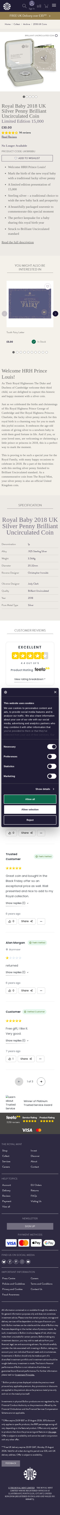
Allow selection (30, 809)
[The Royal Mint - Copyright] (7, 5)
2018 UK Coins (40, 24)
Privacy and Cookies (12, 1289)
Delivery (6, 1190)
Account (6, 1185)
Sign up (30, 1226)
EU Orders (36, 1185)
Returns (35, 1190)
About (34, 1161)
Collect (17, 24)
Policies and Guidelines (13, 1284)
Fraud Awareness (10, 1294)
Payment (6, 1201)
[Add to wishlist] (47, 286)
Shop (5, 1151)
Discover (35, 1156)
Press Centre (8, 1278)
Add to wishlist (29, 158)
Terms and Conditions (41, 1284)
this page (52, 1432)
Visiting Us (36, 1201)
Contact (35, 1167)
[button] (54, 5)
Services (6, 1161)
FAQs (34, 1196)
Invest (34, 1151)
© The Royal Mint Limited (21, 1488)
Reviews (6, 1196)
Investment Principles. (25, 1374)
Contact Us (36, 1289)
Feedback (10, 1463)
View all (6, 1207)
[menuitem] (24, 6)
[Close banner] (55, 692)
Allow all (30, 799)
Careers (6, 1167)
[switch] (51, 756)
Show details (43, 789)
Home (7, 24)
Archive (26, 24)
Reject (30, 819)
